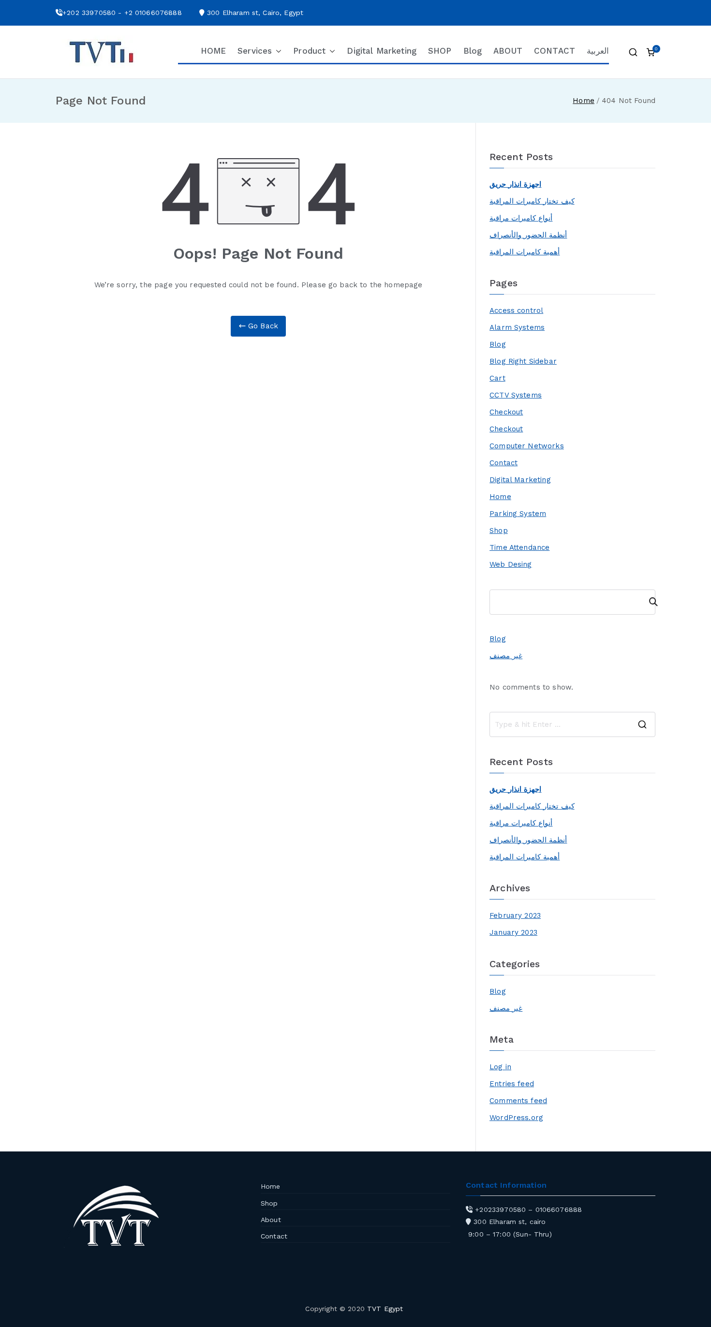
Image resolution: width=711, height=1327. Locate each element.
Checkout (506, 412)
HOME (213, 51)
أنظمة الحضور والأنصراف (528, 235)
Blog (472, 51)
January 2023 (513, 932)
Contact (503, 462)
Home (500, 496)
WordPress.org (516, 1117)
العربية (598, 51)
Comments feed (518, 1100)
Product (309, 51)
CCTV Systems (515, 395)
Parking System (517, 513)
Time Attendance (519, 547)
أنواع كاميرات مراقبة (520, 218)
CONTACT (554, 51)
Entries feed (511, 1083)
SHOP (440, 51)
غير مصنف (505, 655)
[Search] (649, 602)
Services (254, 51)
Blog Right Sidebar (523, 361)
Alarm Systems (517, 327)
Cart (497, 378)
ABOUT (507, 51)
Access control (516, 310)
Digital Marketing (381, 51)
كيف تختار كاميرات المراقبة (531, 201)
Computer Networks (526, 446)
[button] (276, 51)
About (271, 1220)
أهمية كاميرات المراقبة (524, 252)
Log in (500, 1066)
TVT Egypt (385, 1308)
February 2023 (515, 915)
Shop (498, 530)
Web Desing (510, 564)
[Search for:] (572, 724)
